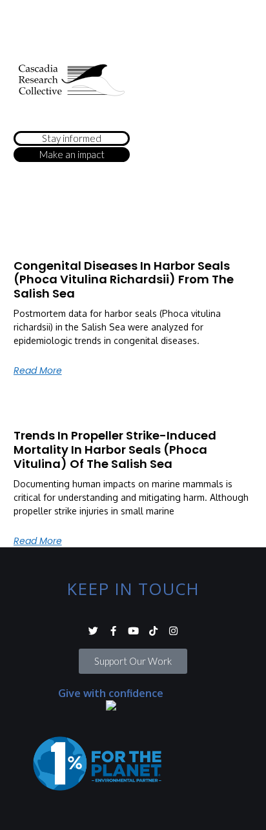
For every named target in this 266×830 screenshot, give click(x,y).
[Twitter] (93, 631)
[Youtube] (133, 631)
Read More (38, 370)
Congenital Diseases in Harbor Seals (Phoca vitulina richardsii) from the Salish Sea (124, 279)
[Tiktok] (153, 631)
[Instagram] (173, 631)
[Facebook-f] (113, 631)
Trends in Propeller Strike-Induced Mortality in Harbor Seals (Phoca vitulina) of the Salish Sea (115, 449)
